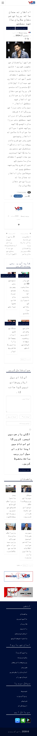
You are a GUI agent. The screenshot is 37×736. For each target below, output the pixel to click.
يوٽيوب (22, 695)
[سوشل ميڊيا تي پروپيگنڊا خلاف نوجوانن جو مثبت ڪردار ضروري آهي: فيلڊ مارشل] (26, 488)
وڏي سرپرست (22, 657)
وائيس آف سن (22, 653)
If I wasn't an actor (22, 192)
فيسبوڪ (24, 691)
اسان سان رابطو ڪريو (18, 672)
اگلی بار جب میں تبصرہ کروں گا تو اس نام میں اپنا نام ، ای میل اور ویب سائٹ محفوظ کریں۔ (19, 448)
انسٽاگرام (22, 706)
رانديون (23, 629)
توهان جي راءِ (21, 677)
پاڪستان (23, 614)
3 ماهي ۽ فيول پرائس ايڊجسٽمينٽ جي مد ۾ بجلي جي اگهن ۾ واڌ (11, 245)
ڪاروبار (23, 624)
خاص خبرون (10, 28)
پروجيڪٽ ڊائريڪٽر (19, 662)
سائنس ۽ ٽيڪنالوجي (19, 638)
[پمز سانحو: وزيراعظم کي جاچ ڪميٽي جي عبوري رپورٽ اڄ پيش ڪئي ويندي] (11, 488)
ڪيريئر (24, 667)
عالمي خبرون (22, 619)
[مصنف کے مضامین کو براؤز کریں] (18, 209)
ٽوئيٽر (24, 701)
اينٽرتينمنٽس (21, 28)
